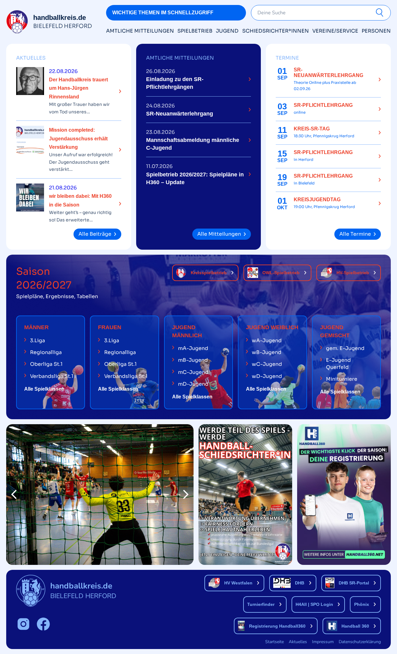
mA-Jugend (193, 348)
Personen (376, 31)
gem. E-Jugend (345, 348)
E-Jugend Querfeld (338, 363)
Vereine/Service (335, 31)
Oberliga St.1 (46, 364)
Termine (287, 58)
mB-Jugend (193, 360)
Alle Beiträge (94, 234)
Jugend (227, 31)
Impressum (323, 642)
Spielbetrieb (194, 31)
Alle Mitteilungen (219, 234)
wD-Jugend (267, 376)
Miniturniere (341, 379)
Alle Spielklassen (44, 389)
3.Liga (37, 340)
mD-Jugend (193, 384)
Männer (36, 327)
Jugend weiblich (272, 327)
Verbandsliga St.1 (52, 376)
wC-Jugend (267, 364)
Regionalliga (46, 352)
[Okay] (381, 12)
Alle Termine (355, 234)
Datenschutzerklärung (360, 642)
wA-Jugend (267, 340)
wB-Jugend (266, 352)
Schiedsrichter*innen (275, 31)
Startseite (274, 642)
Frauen (109, 327)
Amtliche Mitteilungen (140, 31)
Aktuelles (31, 58)
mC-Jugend (193, 372)
